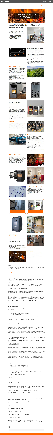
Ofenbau (10, 270)
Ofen (10, 271)
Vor (43, 5)
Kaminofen (10, 272)
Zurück (42, 5)
